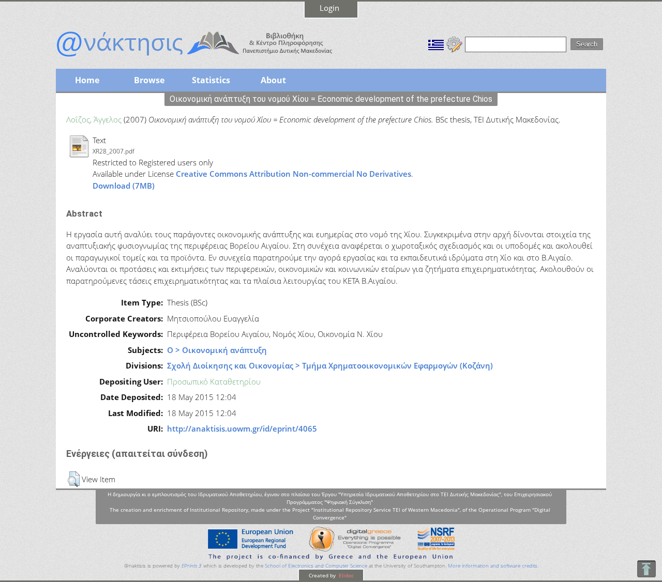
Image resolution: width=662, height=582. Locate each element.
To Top (646, 569)
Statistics (211, 80)
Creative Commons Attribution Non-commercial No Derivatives (293, 174)
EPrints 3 (192, 565)
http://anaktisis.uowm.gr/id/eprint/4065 (242, 428)
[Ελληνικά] (436, 43)
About (273, 80)
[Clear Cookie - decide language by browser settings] (454, 43)
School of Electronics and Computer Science (316, 565)
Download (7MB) (124, 185)
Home (87, 80)
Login (329, 8)
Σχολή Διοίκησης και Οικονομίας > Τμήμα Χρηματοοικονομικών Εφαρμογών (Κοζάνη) (330, 365)
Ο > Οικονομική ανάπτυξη (217, 350)
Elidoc (345, 575)
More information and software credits (492, 565)
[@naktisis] (211, 58)
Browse (149, 80)
